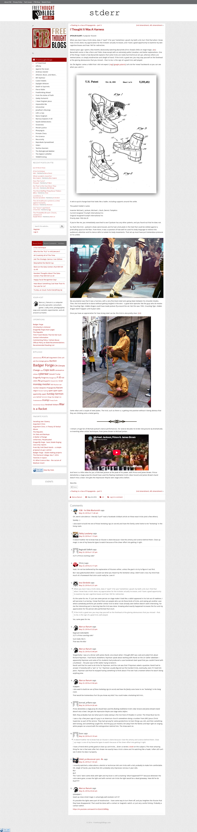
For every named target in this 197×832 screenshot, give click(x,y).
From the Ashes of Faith (45, 95)
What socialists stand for (42, 176)
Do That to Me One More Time (44, 186)
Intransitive (40, 107)
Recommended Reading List (43, 345)
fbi (39, 380)
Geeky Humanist (42, 98)
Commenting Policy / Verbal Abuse (46, 340)
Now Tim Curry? (39, 181)
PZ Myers (49, 183)
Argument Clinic (55, 357)
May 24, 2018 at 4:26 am (88, 705)
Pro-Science (40, 136)
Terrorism (44, 397)
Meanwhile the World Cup (44, 263)
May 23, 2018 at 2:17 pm (88, 566)
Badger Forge (38, 324)
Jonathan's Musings (43, 110)
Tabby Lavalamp (86, 533)
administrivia (37, 358)
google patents (119, 64)
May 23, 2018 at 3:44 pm (88, 651)
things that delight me (54, 397)
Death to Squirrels (43, 86)
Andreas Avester (42, 72)
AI (43, 357)
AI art (46, 357)
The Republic (38, 332)
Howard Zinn (54, 381)
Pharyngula (40, 130)
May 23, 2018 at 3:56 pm (88, 683)
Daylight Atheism (42, 83)
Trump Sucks (53, 400)
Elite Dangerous (51, 378)
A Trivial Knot (41, 63)
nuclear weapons (39, 388)
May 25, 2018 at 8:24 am (88, 791)
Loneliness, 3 (38, 196)
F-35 (59, 377)
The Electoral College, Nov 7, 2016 (46, 455)
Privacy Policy (17, 2)
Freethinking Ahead (43, 92)
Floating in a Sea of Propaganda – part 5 (86, 25)
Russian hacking (43, 391)
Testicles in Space (40, 458)
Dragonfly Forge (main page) (43, 330)
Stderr (38, 145)
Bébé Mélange (50, 188)
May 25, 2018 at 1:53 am (88, 762)
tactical (38, 397)
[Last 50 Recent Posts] (39, 168)
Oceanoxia (40, 125)
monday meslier (41, 384)
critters (35, 374)
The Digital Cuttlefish (44, 154)
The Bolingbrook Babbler (45, 151)
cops (41, 370)
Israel (61, 381)
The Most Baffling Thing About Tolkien (47, 191)
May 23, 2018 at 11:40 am (88, 513)
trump (45, 400)
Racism (59, 387)
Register (37, 229)
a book (130, 747)
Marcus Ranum (48, 173)
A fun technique (39, 171)
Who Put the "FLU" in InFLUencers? (47, 251)
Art (103, 497)
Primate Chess (41, 133)
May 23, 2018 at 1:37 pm (88, 552)
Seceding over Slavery (41, 421)
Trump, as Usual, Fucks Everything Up (48, 290)
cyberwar (43, 373)
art (63, 357)
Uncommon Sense (39, 405)
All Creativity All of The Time (44, 255)
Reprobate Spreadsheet (45, 142)
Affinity (38, 66)
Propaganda (51, 388)
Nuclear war (58, 384)
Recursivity (40, 139)
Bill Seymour (40, 78)
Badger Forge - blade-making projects (47, 452)
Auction (53, 360)
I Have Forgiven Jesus (44, 101)
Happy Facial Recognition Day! (45, 280)
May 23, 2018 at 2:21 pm (88, 585)
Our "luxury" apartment (41, 208)
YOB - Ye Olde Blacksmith (89, 510)
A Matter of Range (40, 437)
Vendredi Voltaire (52, 404)
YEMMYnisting (41, 157)
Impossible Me (41, 104)
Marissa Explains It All (44, 119)
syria (34, 397)
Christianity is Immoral (41, 327)
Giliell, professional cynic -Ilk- (91, 759)
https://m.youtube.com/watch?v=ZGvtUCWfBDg (91, 809)
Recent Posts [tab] (37, 243)
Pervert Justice (41, 128)
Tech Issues (28, 2)
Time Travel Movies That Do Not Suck (47, 335)
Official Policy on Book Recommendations (48, 342)
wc (154, 50)
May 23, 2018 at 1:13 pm (88, 536)
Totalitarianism (37, 400)
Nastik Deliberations (43, 122)
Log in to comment (116, 497)
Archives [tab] (61, 243)
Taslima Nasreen (42, 148)
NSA (52, 384)
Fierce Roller (40, 89)
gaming (43, 381)
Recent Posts (46, 2)
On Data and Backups (41, 434)
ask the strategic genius (41, 361)
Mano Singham (41, 116)
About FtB (7, 2)
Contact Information (40, 337)
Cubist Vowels (41, 81)
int (140, 313)
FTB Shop (37, 2)
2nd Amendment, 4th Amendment (149, 25)
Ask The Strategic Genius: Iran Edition (48, 259)
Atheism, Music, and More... (46, 75)
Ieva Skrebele (84, 582)
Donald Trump (54, 374)
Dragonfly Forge (39, 377)
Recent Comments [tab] (50, 243)
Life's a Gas (40, 113)
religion (35, 391)
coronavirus (59, 370)
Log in (36, 232)
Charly (46, 193)
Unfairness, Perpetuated (42, 439)
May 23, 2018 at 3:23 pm (88, 629)
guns (48, 381)
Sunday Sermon (55, 393)
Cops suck (49, 370)
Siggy (49, 209)
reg (111, 64)
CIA (56, 365)
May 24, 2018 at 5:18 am (88, 736)
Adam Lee (52, 216)
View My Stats (49, 470)
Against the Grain (42, 69)
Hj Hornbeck (56, 198)
